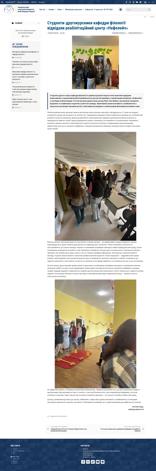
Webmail (34, 2)
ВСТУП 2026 (108, 10)
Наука (59, 10)
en (153, 2)
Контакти (41, 2)
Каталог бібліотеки (23, 2)
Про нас (42, 10)
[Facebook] (126, 2)
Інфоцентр (89, 10)
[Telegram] (140, 2)
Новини (51, 10)
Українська (16, 459)
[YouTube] (137, 2)
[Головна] (145, 17)
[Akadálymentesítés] (120, 9)
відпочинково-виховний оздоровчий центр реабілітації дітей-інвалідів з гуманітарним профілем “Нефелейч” (136, 33)
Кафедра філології (119, 33)
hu (149, 2)
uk (145, 2)
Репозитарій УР (10, 2)
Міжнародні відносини (73, 10)
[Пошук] (149, 9)
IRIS (2, 2)
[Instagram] (130, 2)
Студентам (98, 10)
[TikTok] (133, 2)
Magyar (15, 461)
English (15, 463)
